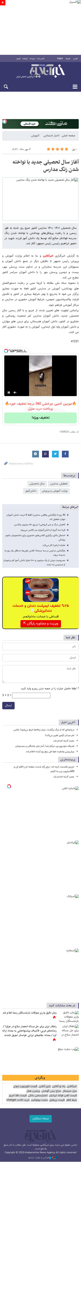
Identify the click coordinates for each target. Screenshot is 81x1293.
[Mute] (15, 392)
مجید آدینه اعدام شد (63, 741)
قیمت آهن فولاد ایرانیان (63, 1095)
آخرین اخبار (68, 722)
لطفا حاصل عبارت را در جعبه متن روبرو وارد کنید (50, 689)
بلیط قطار (71, 1100)
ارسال (8, 705)
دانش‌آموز (30, 491)
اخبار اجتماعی (51, 135)
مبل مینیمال (69, 1091)
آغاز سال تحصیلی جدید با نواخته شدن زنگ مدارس (46, 166)
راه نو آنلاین (58, 1086)
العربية (68, 58)
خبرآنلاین (40, 71)
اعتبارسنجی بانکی (37, 1095)
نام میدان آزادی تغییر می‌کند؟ (59, 735)
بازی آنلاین (44, 1086)
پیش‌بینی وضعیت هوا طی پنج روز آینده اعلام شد (50, 752)
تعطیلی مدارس (59, 483)
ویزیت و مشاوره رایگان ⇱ (40, 623)
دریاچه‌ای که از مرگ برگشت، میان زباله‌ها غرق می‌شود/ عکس (44, 730)
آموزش (35, 135)
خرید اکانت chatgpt (17, 1100)
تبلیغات (25, 58)
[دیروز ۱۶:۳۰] (68, 1017)
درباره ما (32, 58)
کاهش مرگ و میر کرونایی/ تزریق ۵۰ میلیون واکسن (39, 525)
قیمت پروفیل (57, 1100)
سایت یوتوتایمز (39, 1100)
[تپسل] (4, 121)
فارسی (75, 58)
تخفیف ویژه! (41, 418)
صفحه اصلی (68, 135)
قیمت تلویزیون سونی (25, 1086)
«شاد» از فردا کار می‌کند (54, 545)
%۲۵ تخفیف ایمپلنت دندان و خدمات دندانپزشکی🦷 (41, 608)
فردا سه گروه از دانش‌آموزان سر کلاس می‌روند (42, 530)
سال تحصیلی (37, 483)
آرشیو (18, 58)
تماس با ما (41, 58)
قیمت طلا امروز (18, 1095)
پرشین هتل (33, 1091)
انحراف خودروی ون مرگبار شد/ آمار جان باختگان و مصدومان (44, 746)
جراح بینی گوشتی (51, 1091)
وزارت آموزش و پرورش (55, 491)
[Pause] (8, 392)
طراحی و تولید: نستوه (38, 1158)
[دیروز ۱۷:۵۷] (68, 1031)
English (60, 58)
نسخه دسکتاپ (40, 1118)
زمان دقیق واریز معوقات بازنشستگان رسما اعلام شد (29, 1013)
